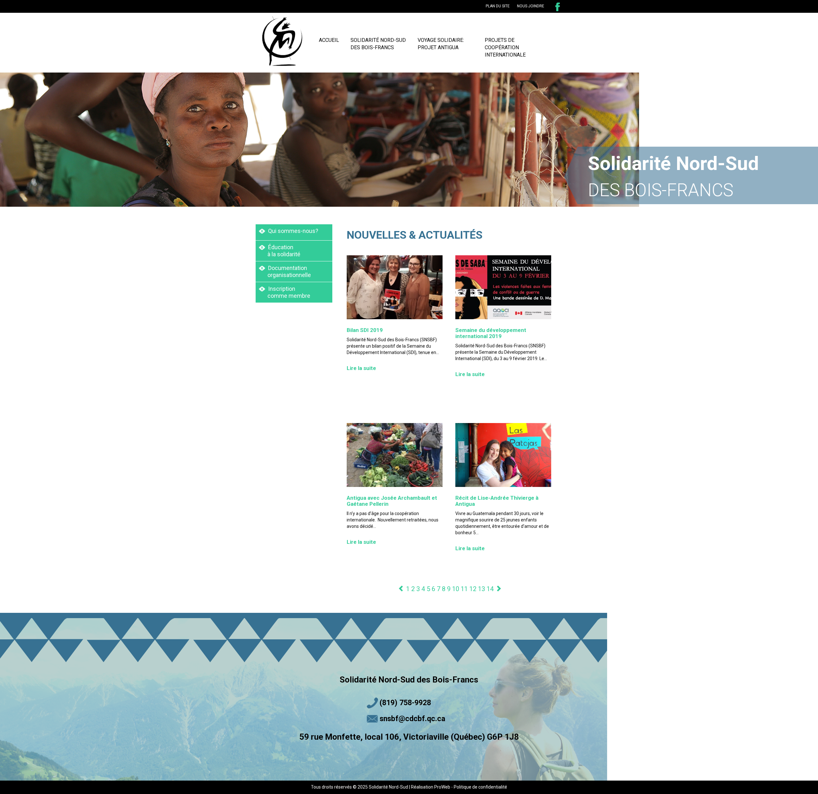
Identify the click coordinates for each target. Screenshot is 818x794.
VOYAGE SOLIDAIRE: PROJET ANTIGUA (441, 43)
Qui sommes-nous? (292, 230)
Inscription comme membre (284, 292)
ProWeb (442, 787)
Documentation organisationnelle (285, 271)
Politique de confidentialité (480, 787)
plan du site (498, 6)
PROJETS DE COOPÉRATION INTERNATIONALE (505, 47)
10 (455, 589)
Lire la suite (361, 368)
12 (472, 589)
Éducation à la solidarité (279, 251)
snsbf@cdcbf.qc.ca (412, 718)
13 (481, 589)
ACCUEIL (329, 40)
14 (490, 589)
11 (464, 589)
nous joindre (530, 6)
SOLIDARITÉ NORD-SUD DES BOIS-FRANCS (378, 43)
